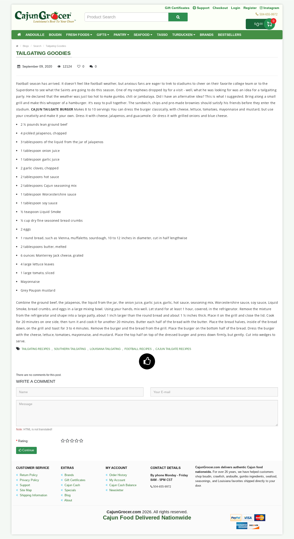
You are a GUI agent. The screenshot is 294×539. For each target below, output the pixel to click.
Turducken (182, 35)
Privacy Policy (29, 480)
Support (24, 485)
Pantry (120, 35)
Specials (70, 490)
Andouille (34, 35)
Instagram (271, 8)
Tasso (162, 35)
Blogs (26, 46)
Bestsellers (229, 35)
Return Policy (28, 475)
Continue (27, 450)
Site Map (25, 490)
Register (250, 8)
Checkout (220, 8)
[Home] (19, 34)
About (68, 500)
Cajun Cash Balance (122, 485)
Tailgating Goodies (56, 46)
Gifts (102, 35)
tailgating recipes (36, 349)
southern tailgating (70, 349)
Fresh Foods (78, 35)
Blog (67, 495)
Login (235, 8)
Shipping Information (33, 495)
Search (37, 46)
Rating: (23, 441)
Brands (206, 35)
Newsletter (115, 490)
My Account (116, 480)
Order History (117, 475)
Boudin (55, 35)
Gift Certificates (177, 8)
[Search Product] (178, 17)
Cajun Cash (72, 485)
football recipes (138, 349)
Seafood (142, 35)
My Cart (269, 24)
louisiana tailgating (105, 349)
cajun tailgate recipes (173, 349)
